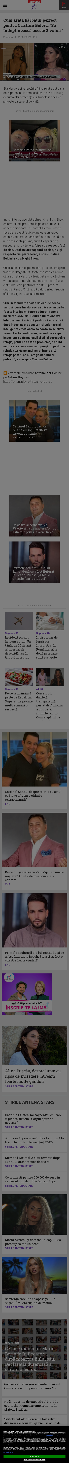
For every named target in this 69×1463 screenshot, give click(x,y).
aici (49, 1439)
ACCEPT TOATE (34, 1456)
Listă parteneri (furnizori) (8, 1452)
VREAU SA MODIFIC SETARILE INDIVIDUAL (35, 1460)
